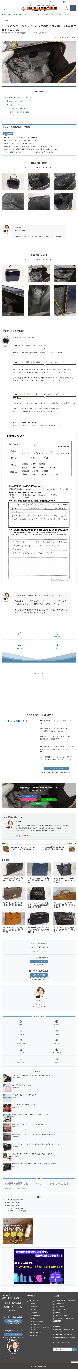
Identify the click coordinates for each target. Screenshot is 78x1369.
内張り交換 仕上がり (16, 105)
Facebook (28, 796)
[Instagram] (39, 1007)
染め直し (60, 1183)
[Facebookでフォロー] (19, 836)
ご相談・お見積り (39, 962)
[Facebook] (36, 1007)
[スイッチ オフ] (73, 8)
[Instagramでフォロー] (22, 836)
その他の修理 (35, 1316)
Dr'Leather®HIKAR (41, 1366)
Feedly (38, 803)
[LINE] (41, 1007)
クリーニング (35, 1324)
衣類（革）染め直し (38, 1321)
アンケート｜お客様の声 (17, 108)
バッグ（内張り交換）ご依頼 (18, 97)
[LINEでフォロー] (28, 836)
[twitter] (33, 1007)
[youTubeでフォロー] (25, 836)
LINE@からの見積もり (56, 768)
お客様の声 (6, 21)
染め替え (39, 1184)
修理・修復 (17, 1183)
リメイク (34, 1318)
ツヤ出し (34, 1310)
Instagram (28, 800)
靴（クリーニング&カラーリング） (40, 1328)
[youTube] (44, 1007)
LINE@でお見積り (39, 975)
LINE (48, 800)
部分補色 (9, 1189)
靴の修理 (21, 1188)
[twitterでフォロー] (17, 836)
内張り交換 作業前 (15, 101)
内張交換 (34, 1312)
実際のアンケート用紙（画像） (20, 112)
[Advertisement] (20, 689)
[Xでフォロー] (49, 796)
